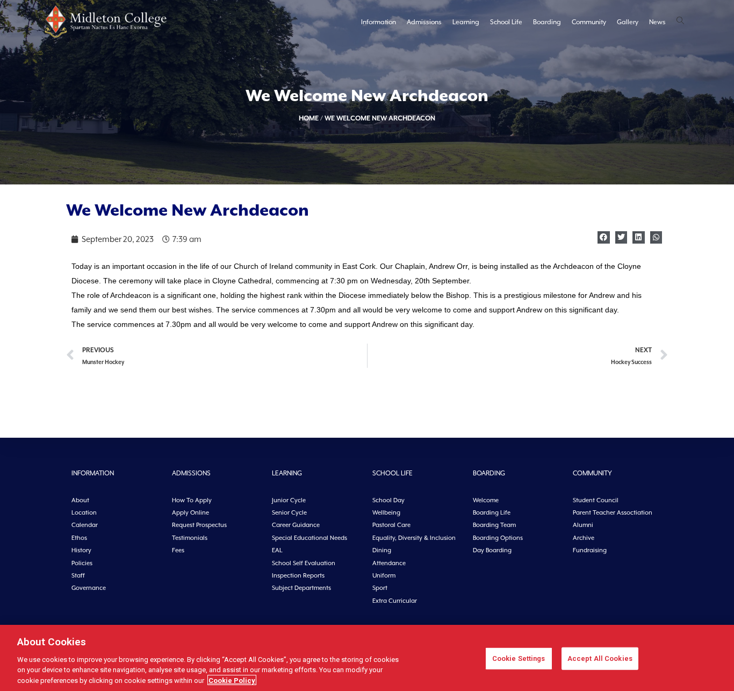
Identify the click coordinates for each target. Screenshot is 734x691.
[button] (604, 237)
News (657, 22)
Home (309, 118)
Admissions (424, 22)
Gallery (627, 22)
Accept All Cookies (599, 658)
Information (378, 22)
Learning (465, 22)
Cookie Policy (231, 680)
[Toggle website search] (680, 21)
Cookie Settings (518, 658)
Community (589, 22)
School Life (506, 22)
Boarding (547, 22)
